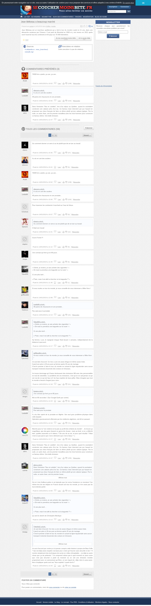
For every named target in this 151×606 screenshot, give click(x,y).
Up (63, 83)
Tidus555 (25, 274)
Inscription (113, 7)
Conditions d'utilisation (86, 602)
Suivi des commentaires (63, 17)
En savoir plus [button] (128, 3)
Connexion (125, 7)
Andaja (24, 532)
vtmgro (24, 396)
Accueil (38, 602)
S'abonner (88, 128)
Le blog (57, 602)
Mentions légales (101, 602)
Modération (88, 17)
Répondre (76, 83)
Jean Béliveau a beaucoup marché (38, 22)
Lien (59, 83)
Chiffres (48, 26)
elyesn (25, 150)
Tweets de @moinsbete (104, 86)
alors (25, 113)
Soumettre (46, 17)
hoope (25, 259)
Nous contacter (114, 602)
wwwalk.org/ (29, 52)
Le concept (65, 602)
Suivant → (87, 135)
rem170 (25, 435)
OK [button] (143, 3)
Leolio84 (25, 96)
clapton (24, 244)
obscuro (36, 90)
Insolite (53, 26)
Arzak (25, 81)
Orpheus (25, 310)
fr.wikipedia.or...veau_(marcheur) (36, 49)
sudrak (31, 26)
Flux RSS (73, 602)
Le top (27, 17)
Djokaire (25, 227)
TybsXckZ (24, 358)
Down (66, 83)
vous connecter (54, 587)
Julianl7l (25, 503)
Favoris (78, 17)
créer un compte (70, 587)
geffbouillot (25, 295)
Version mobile (48, 602)
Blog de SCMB (101, 17)
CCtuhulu (25, 212)
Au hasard (35, 17)
